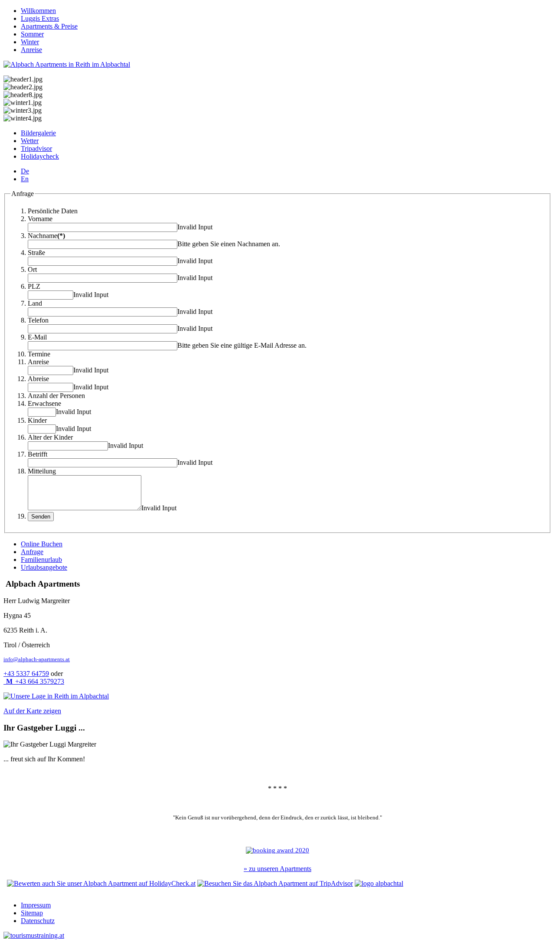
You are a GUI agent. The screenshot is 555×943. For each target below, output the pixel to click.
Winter (30, 42)
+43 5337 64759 (26, 673)
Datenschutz (38, 920)
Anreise (31, 49)
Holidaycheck (40, 156)
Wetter (30, 140)
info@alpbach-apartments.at (36, 659)
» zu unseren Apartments (277, 868)
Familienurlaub (41, 559)
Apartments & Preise (49, 26)
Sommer (32, 34)
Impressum (36, 905)
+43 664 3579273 (35, 681)
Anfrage (32, 551)
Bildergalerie (38, 133)
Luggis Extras (40, 18)
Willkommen (38, 10)
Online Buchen (41, 544)
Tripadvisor (36, 148)
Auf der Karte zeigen (32, 711)
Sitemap (32, 913)
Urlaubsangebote (44, 567)
